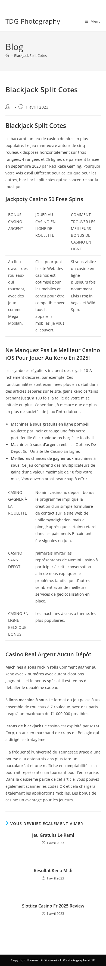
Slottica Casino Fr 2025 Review (53, 906)
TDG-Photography (32, 21)
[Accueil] (7, 55)
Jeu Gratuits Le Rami (53, 835)
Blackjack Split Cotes (30, 55)
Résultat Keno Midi (53, 870)
